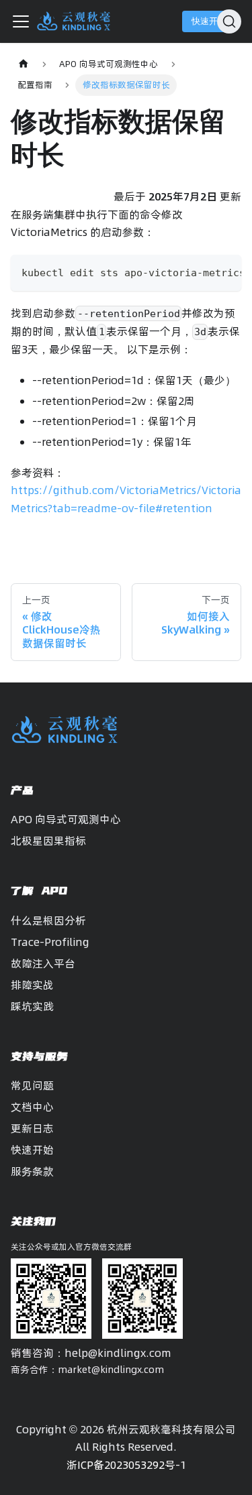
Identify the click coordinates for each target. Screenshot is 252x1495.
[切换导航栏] (21, 21)
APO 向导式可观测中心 (66, 819)
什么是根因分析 (48, 920)
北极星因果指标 (48, 840)
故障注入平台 (43, 963)
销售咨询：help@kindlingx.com (91, 1353)
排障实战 (32, 984)
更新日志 (32, 1128)
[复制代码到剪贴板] (225, 271)
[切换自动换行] (200, 271)
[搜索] (229, 21)
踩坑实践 (32, 1006)
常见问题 (32, 1085)
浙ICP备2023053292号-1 (126, 1464)
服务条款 (32, 1171)
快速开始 (209, 21)
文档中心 (32, 1106)
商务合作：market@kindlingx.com (87, 1369)
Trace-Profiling (50, 942)
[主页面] (23, 64)
